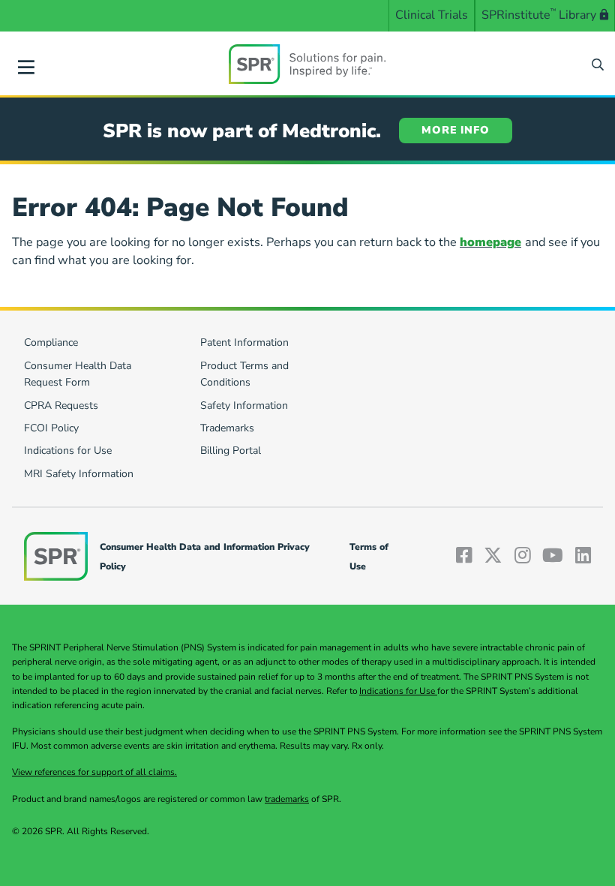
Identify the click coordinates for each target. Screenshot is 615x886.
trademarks (287, 799)
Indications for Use (398, 691)
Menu (26, 64)
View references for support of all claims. (94, 772)
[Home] (307, 63)
